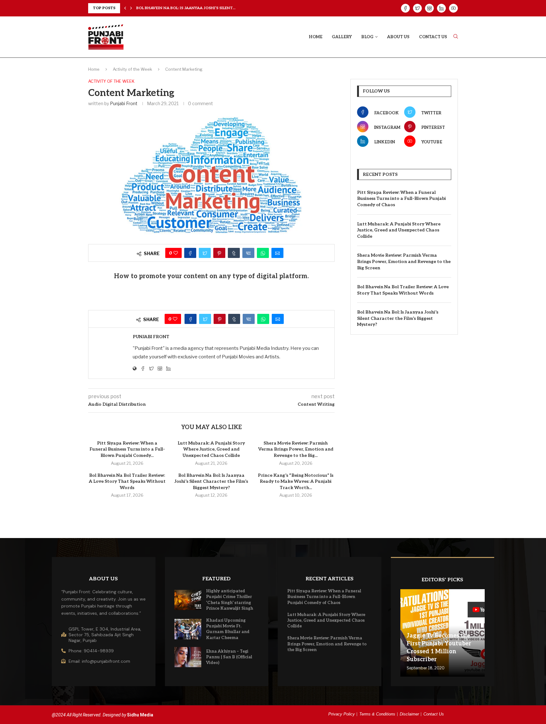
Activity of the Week (132, 69)
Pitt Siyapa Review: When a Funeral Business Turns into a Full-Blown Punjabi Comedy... (127, 449)
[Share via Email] (277, 253)
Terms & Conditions (377, 714)
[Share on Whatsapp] (263, 253)
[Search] (455, 36)
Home (315, 36)
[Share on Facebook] (190, 253)
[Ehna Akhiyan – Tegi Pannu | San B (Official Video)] (188, 657)
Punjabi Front (123, 103)
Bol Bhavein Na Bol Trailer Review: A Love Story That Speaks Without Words (127, 481)
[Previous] (125, 8)
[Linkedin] (441, 8)
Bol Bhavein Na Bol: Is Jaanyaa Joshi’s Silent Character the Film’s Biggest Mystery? (211, 481)
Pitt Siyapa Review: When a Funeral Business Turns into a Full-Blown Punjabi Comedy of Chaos (401, 198)
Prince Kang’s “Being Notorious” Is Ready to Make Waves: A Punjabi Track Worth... (295, 481)
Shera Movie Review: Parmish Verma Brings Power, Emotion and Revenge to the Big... (295, 449)
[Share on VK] (248, 253)
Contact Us (433, 36)
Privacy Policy (341, 714)
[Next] (131, 8)
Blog (367, 36)
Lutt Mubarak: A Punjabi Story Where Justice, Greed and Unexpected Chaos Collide (211, 449)
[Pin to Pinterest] (219, 253)
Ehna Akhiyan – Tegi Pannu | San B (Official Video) (229, 657)
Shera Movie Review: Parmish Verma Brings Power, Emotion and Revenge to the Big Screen (404, 261)
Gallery (342, 36)
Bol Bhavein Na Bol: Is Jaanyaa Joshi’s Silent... (185, 8)
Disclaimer (409, 714)
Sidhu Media (140, 714)
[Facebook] (405, 8)
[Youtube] (453, 8)
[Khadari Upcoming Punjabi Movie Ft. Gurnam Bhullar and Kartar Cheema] (188, 629)
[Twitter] (417, 8)
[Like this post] (175, 253)
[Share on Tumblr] (234, 253)
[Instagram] (429, 8)
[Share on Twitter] (205, 253)
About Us (398, 36)
